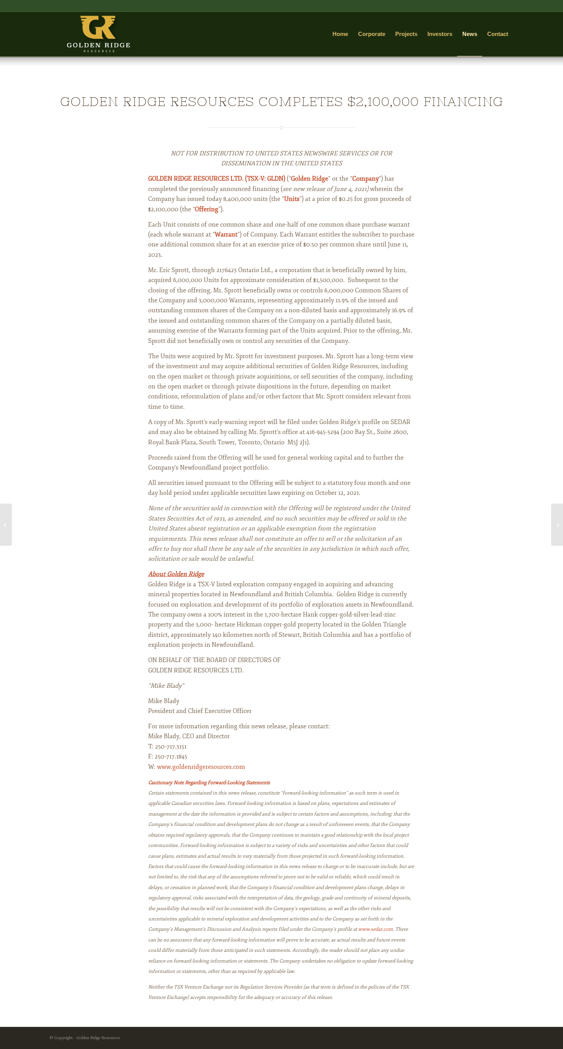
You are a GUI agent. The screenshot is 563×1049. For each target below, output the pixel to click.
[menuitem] (340, 34)
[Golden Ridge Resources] (98, 34)
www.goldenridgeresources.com (201, 767)
